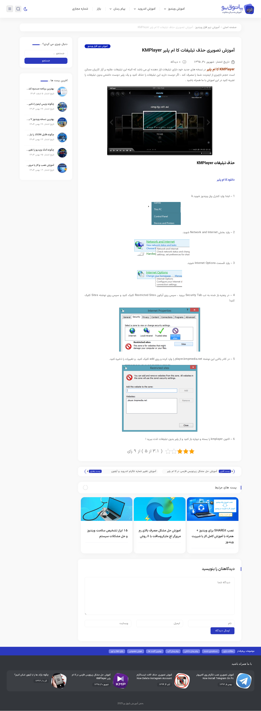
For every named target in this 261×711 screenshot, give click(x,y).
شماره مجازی (80, 9)
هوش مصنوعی (135, 651)
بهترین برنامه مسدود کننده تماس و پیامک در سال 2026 (40, 89)
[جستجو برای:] (45, 53)
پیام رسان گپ (173, 651)
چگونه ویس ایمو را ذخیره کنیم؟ (40, 104)
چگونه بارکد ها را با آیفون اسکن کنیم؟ (31, 675)
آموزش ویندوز (176, 9)
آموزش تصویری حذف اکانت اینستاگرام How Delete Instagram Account (154, 676)
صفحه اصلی (230, 27)
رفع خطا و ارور (117, 651)
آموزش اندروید (147, 9)
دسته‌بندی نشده (210, 651)
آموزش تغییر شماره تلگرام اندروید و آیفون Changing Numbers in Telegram (133, 471)
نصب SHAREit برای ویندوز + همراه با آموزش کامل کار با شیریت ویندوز (213, 536)
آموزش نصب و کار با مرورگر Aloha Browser (40, 165)
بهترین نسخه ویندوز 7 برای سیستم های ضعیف (40, 119)
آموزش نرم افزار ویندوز (207, 27)
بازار (99, 9)
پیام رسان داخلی (191, 651)
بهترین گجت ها (154, 651)
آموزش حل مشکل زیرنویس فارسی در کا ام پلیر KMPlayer (192, 471)
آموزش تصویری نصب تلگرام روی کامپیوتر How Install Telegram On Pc (215, 676)
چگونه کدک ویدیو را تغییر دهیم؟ (40, 150)
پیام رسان (119, 9)
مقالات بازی (228, 651)
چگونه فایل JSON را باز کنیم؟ (40, 135)
